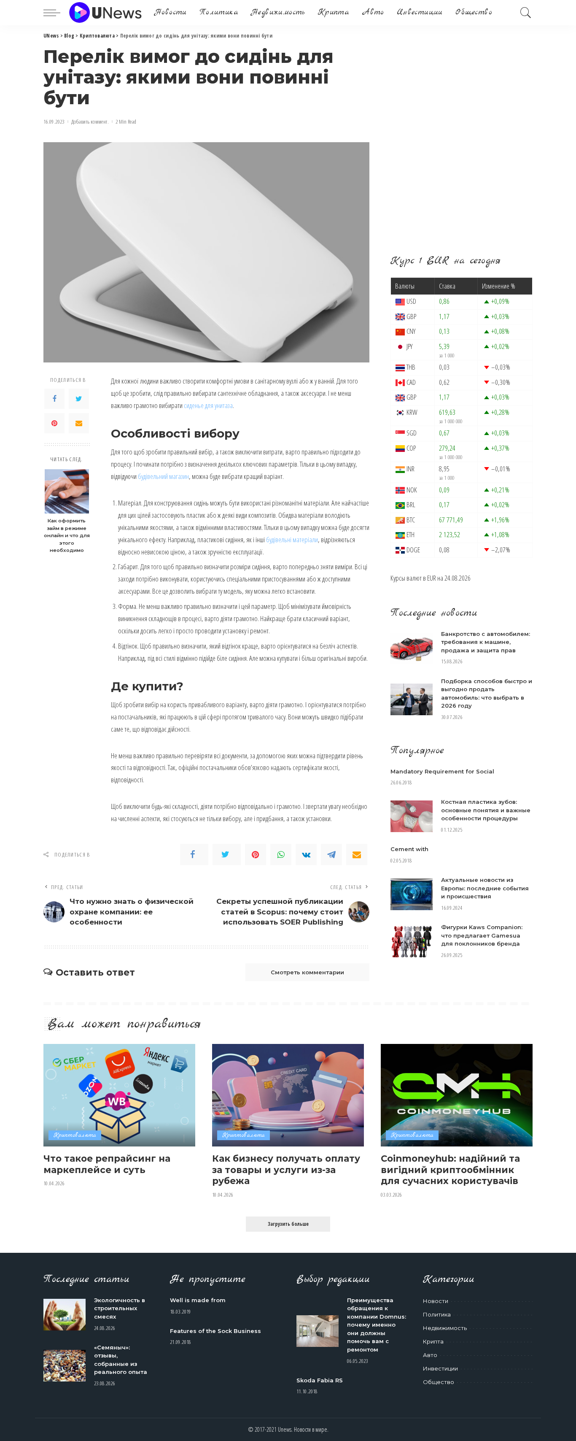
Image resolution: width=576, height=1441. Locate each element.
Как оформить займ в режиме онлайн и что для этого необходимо (67, 536)
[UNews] (105, 12)
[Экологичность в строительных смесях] (64, 1314)
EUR (431, 578)
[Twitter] (79, 399)
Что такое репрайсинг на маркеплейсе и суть (106, 1164)
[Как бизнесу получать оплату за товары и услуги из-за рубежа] (288, 1095)
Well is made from (198, 1300)
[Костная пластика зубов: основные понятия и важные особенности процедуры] (411, 816)
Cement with (409, 849)
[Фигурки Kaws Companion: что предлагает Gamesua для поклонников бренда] (411, 941)
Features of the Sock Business (215, 1330)
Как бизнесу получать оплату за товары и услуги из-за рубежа (286, 1169)
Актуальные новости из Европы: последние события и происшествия (485, 888)
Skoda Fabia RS (319, 1380)
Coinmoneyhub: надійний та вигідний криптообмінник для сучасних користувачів (450, 1169)
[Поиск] (526, 12)
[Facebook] (54, 399)
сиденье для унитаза (208, 405)
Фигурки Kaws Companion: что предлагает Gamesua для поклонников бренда (481, 935)
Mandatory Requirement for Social (442, 771)
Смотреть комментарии (307, 972)
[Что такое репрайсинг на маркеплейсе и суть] (119, 1095)
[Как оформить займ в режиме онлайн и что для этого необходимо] (67, 491)
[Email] (79, 424)
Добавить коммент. (90, 121)
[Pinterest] (54, 424)
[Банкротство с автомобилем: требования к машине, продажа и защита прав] (411, 648)
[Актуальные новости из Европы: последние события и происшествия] (411, 894)
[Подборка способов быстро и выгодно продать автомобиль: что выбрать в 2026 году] (411, 699)
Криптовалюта (75, 1135)
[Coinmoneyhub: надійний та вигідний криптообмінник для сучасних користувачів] (457, 1095)
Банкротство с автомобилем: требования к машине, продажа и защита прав (485, 642)
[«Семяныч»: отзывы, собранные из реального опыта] (64, 1366)
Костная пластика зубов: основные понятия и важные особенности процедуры (485, 810)
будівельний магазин (163, 476)
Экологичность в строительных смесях (119, 1308)
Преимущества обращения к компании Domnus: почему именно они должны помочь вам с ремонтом (376, 1325)
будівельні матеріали (292, 539)
